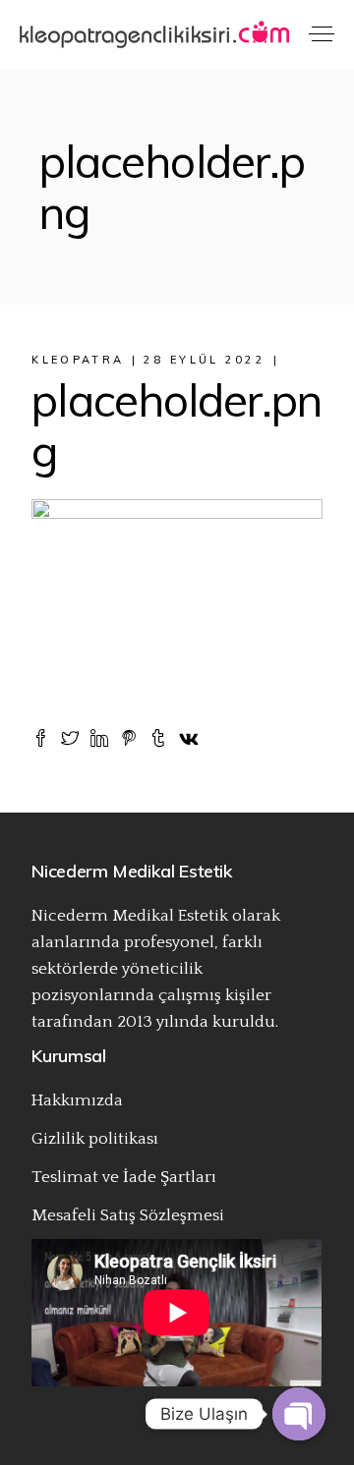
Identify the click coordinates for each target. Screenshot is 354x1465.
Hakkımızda (77, 1100)
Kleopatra (77, 359)
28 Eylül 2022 (205, 359)
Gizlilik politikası (94, 1139)
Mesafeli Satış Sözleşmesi (127, 1215)
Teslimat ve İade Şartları (123, 1177)
